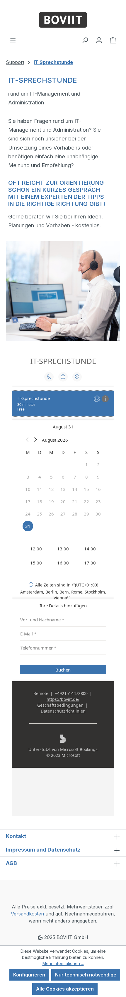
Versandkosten (27, 914)
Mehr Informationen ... (63, 963)
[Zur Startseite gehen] (63, 18)
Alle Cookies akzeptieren (65, 989)
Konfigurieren (29, 975)
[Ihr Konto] (99, 40)
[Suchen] (85, 40)
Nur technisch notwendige (85, 975)
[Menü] (13, 40)
